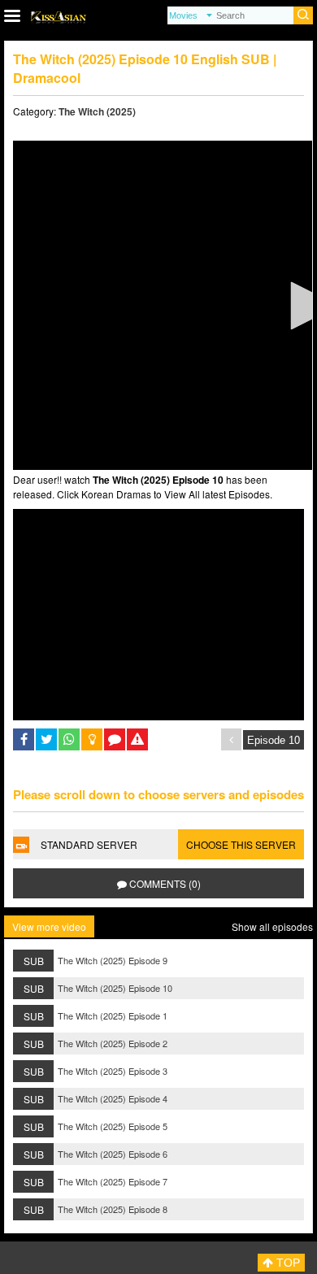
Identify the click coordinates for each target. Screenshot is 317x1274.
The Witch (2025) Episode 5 (112, 1126)
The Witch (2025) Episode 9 (112, 960)
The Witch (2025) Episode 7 (112, 1181)
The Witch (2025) (97, 111)
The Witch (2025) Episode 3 (112, 1070)
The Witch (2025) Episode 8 (112, 1208)
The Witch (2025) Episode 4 (112, 1098)
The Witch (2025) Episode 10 (115, 987)
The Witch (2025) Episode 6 (112, 1153)
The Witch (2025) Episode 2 (112, 1043)
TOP (286, 1262)
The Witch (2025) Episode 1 (112, 1015)
